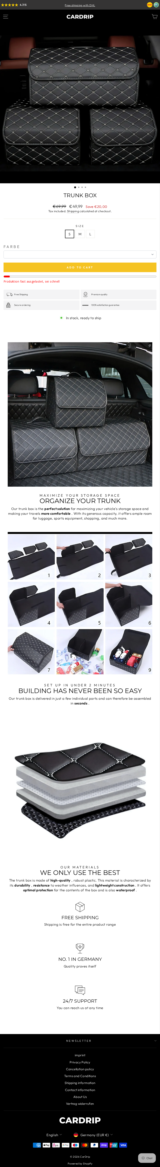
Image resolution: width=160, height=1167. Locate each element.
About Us (80, 1097)
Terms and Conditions (80, 1076)
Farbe (12, 246)
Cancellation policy (80, 1069)
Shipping (73, 211)
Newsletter (79, 1040)
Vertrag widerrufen (80, 1104)
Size (80, 226)
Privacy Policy (80, 1062)
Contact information (80, 1090)
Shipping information (80, 1083)
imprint (80, 1055)
